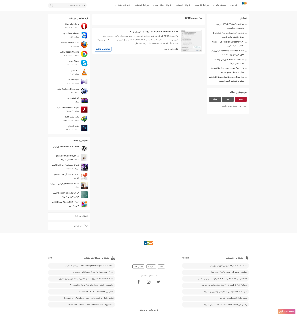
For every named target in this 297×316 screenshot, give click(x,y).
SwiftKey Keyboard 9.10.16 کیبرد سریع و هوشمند (65, 167)
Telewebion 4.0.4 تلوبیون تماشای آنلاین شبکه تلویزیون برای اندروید (86, 278)
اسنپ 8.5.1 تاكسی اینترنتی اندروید (234, 298)
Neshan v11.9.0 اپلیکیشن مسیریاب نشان (64, 185)
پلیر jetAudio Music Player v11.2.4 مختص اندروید (67, 157)
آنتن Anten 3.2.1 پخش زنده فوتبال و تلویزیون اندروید (226, 291)
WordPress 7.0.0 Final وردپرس (66, 146)
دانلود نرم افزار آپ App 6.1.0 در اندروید (66, 176)
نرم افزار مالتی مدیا (163, 5)
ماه (228, 99)
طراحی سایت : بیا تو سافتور (148, 310)
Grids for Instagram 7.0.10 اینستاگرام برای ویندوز (93, 272)
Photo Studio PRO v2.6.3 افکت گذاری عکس (65, 204)
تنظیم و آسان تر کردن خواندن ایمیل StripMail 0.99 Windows (89, 298)
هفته (241, 99)
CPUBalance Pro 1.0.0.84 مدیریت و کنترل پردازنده (154, 32)
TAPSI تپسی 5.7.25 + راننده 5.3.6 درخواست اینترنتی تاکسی (223, 278)
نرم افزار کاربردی (202, 5)
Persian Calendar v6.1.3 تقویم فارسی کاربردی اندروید (66, 195)
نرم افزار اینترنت (183, 5)
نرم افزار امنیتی (123, 5)
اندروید (234, 5)
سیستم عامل (220, 5)
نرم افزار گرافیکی (142, 5)
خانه (161, 266)
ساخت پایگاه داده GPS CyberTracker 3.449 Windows (91, 304)
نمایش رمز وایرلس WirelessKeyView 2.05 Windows (92, 285)
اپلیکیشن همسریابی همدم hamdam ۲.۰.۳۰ (229, 272)
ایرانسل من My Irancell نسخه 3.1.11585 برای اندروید (226, 304)
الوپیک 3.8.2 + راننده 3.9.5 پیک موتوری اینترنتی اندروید (225, 285)
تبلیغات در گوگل (81, 216)
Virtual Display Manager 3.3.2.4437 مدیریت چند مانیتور (89, 265)
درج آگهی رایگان (81, 225)
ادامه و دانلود (102, 49)
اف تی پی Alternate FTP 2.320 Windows (96, 291)
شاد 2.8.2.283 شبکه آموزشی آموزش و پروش (229, 265)
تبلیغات (151, 266)
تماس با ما (138, 266)
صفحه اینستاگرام (286, 311)
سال (215, 99)
